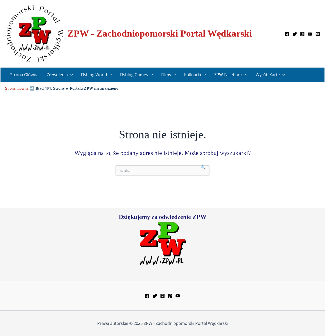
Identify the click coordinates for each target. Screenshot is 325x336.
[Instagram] (302, 34)
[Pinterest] (317, 34)
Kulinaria (192, 74)
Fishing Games (134, 74)
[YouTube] (310, 34)
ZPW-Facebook (228, 74)
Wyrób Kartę (268, 74)
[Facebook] (287, 34)
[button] (70, 75)
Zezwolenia (57, 74)
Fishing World (94, 74)
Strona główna (16, 88)
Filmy (166, 74)
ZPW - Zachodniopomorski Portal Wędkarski (159, 33)
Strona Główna (24, 74)
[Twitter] (294, 34)
